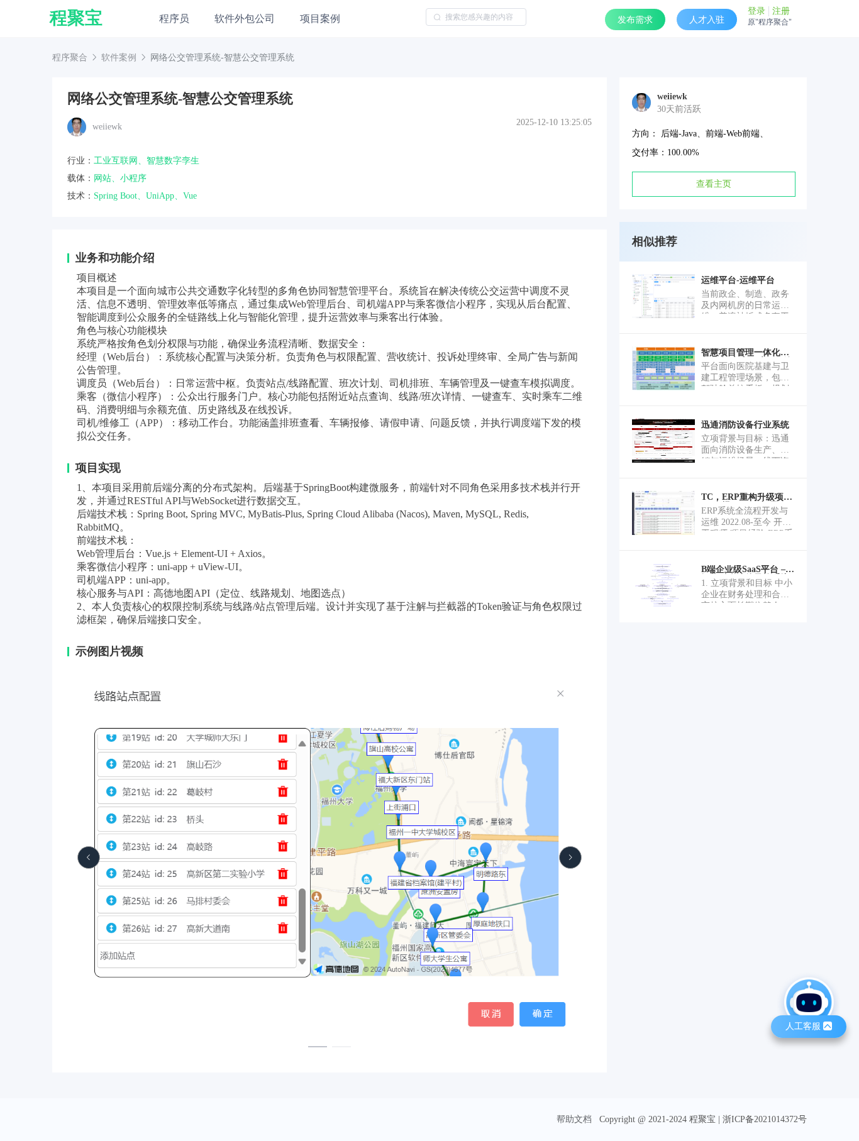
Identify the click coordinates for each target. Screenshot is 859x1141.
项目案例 (320, 18)
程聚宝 (76, 18)
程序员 (174, 18)
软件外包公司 (244, 18)
